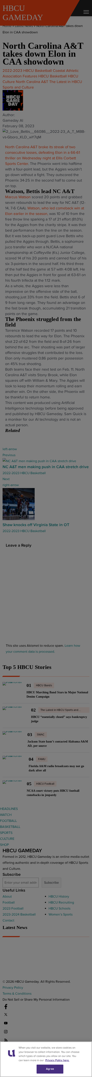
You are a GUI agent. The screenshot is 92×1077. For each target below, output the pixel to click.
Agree (50, 1069)
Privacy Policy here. (57, 1060)
